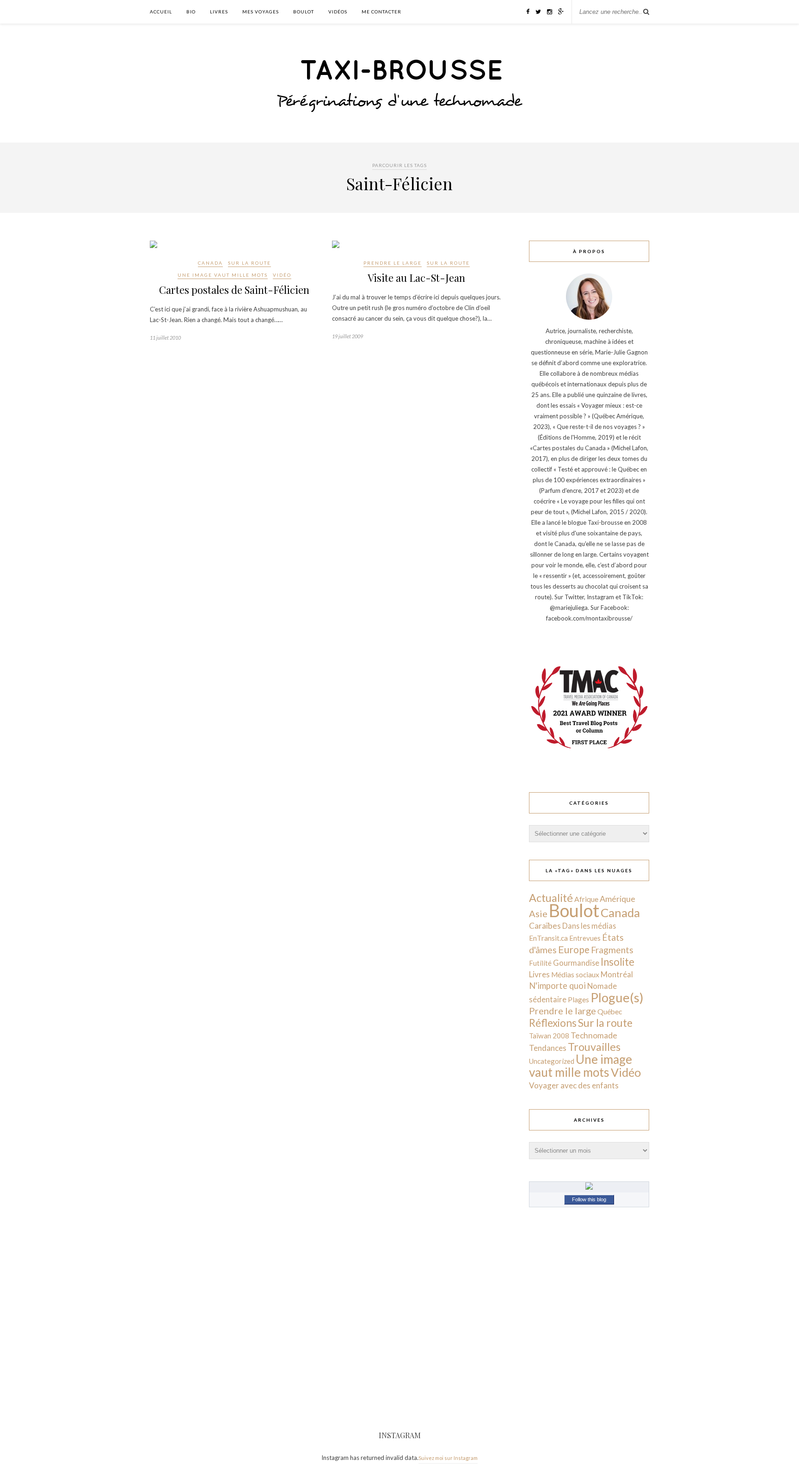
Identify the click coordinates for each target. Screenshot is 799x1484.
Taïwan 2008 (549, 1035)
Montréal (617, 974)
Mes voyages (260, 11)
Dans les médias (589, 925)
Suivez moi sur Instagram (448, 1458)
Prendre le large (392, 263)
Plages (578, 999)
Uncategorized (551, 1061)
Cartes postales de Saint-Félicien (234, 290)
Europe (574, 949)
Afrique (586, 899)
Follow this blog (589, 1199)
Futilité (540, 963)
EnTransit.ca (548, 938)
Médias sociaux (575, 974)
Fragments (612, 949)
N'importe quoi (557, 986)
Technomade (594, 1035)
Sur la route (249, 263)
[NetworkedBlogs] (589, 1187)
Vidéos (337, 11)
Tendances (547, 1048)
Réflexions (553, 1023)
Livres (219, 11)
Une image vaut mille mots (223, 275)
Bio (191, 11)
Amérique (617, 899)
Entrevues (585, 938)
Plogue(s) (617, 997)
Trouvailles (594, 1046)
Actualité (551, 897)
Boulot (303, 11)
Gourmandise (576, 962)
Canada (210, 263)
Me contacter (381, 11)
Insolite (617, 962)
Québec (609, 1011)
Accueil (161, 11)
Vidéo (282, 275)
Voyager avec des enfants (574, 1085)
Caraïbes (545, 926)
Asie (538, 913)
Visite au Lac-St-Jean (416, 278)
